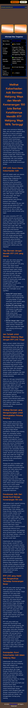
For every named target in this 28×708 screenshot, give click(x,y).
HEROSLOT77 (14, 2)
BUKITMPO (23, 2)
